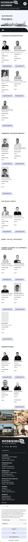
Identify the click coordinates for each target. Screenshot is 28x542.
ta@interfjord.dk (7, 231)
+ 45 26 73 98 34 (4, 60)
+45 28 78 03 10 (17, 58)
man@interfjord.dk (7, 95)
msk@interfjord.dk (7, 309)
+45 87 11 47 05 (17, 151)
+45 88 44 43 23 (17, 267)
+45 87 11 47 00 (4, 395)
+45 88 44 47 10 (4, 153)
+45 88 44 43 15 (4, 113)
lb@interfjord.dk (7, 193)
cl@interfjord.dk (19, 279)
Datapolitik (17, 540)
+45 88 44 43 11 (17, 54)
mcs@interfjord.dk (7, 163)
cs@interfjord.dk (19, 66)
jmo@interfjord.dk (7, 339)
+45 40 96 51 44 (17, 156)
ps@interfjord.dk (19, 377)
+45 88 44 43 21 (4, 85)
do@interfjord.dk (7, 377)
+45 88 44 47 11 (4, 55)
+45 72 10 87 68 (4, 327)
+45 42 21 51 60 (17, 365)
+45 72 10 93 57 (17, 297)
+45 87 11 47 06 (4, 267)
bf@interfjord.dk (7, 279)
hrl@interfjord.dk (19, 406)
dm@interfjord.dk (7, 66)
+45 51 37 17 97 (4, 157)
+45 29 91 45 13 (4, 225)
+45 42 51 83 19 (17, 400)
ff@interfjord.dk (19, 95)
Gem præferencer (14, 537)
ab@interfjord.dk (19, 163)
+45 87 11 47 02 (17, 219)
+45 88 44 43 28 (4, 181)
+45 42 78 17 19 (4, 89)
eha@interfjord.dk (19, 309)
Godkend (14, 529)
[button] (2, 30)
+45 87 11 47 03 (4, 365)
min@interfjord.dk (19, 231)
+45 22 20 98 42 (4, 369)
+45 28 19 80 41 (4, 118)
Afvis (14, 533)
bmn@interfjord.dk (7, 125)
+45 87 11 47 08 (4, 297)
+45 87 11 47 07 (17, 83)
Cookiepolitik (11, 540)
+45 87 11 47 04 (4, 221)
